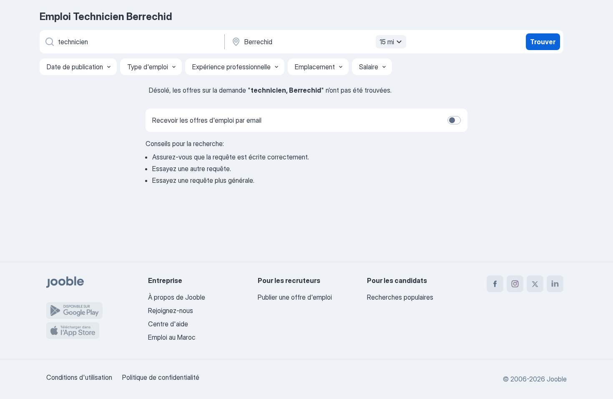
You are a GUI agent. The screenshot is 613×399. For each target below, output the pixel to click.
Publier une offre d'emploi (295, 297)
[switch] (454, 120)
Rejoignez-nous (170, 310)
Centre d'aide (168, 324)
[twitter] (535, 283)
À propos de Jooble (176, 297)
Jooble (557, 379)
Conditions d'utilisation (79, 377)
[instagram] (515, 283)
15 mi (386, 42)
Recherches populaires (400, 297)
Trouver (542, 42)
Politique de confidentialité (160, 377)
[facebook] (495, 283)
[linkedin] (555, 283)
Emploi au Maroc (172, 337)
